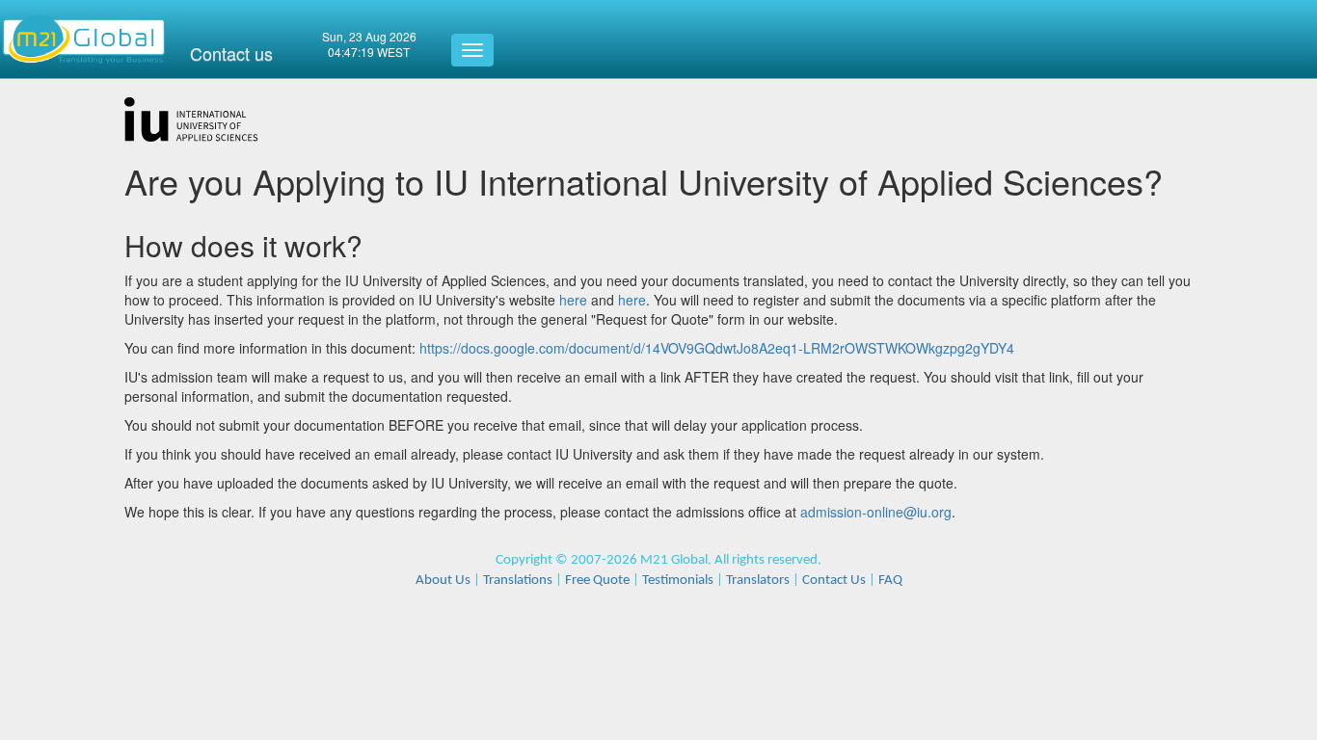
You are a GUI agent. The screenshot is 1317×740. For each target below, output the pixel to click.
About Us (443, 580)
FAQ (890, 580)
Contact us (231, 53)
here (573, 299)
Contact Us (834, 580)
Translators (758, 580)
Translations (517, 580)
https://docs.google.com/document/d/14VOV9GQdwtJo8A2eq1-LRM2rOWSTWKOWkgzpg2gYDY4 (716, 347)
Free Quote (597, 580)
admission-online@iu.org (876, 511)
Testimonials (677, 580)
